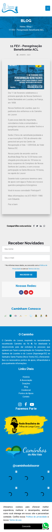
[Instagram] (20, 405)
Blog (28, 26)
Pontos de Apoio (26, 393)
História (26, 377)
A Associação (26, 380)
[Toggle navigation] (47, 8)
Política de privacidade (36, 517)
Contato (26, 396)
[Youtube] (32, 405)
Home (22, 26)
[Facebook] (26, 405)
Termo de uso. (15, 520)
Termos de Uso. (34, 269)
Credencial (26, 390)
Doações (26, 383)
